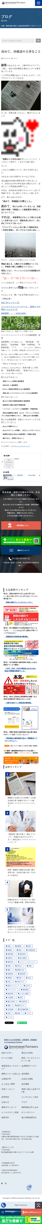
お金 (29, 978)
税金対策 (10, 993)
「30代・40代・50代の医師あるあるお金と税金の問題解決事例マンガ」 (20, 670)
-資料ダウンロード (9, 1107)
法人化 (28, 986)
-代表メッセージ (8, 1089)
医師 (29, 946)
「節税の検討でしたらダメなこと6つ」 (19, 602)
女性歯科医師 (24, 1009)
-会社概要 (25, 1084)
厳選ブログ (20, 1005)
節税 (9, 946)
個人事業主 (23, 958)
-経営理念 (5, 1097)
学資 (9, 1013)
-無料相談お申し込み (29, 1107)
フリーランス (12, 989)
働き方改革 (11, 1001)
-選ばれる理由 (27, 1053)
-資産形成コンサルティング (10, 1067)
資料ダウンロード (24, 550)
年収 (9, 982)
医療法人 (10, 958)
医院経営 (23, 974)
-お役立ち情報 (27, 1079)
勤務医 (10, 950)
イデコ (29, 1013)
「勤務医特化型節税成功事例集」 (17, 637)
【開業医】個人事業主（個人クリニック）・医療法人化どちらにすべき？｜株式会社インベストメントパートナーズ (22, 838)
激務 (9, 1005)
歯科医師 (25, 989)
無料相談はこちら (23, 525)
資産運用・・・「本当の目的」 (14, 313)
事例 (30, 966)
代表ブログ (20, 982)
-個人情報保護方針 (29, 1117)
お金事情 (10, 997)
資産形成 (23, 954)
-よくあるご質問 (8, 1084)
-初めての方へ (7, 1053)
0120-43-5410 (21, 558)
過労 (21, 997)
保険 (18, 1013)
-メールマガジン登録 (9, 1112)
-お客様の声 (6, 1079)
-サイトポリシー (28, 1112)
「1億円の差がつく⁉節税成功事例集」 (19, 703)
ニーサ (10, 1017)
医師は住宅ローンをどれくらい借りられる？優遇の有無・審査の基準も (22, 901)
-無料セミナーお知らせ (10, 1074)
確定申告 (10, 962)
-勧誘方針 (5, 1117)
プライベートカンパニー (27, 962)
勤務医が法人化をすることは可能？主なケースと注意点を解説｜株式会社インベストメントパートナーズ (22, 929)
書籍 (9, 970)
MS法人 (19, 966)
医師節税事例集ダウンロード (12, 1212)
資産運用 (10, 954)
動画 (20, 950)
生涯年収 (24, 1001)
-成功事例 (25, 1074)
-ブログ (24, 1102)
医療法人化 (20, 970)
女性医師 (10, 1009)
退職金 (10, 978)
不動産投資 (31, 950)
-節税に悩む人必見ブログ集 (30, 1090)
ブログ (15, 58)
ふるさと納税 (24, 993)
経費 (9, 966)
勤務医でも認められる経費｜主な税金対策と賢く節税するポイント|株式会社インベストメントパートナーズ (22, 802)
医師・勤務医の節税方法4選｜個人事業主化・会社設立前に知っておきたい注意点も (22, 872)
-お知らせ (5, 1102)
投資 (20, 978)
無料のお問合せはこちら (32, 1212)
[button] (38, 3)
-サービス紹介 (7, 1058)
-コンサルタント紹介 (29, 1097)
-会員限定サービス (29, 1066)
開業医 (19, 946)
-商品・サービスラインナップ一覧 (30, 1059)
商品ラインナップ (13, 986)
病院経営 (10, 974)
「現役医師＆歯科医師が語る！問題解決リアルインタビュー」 (21, 739)
